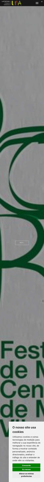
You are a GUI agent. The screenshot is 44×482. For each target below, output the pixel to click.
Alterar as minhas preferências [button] (26, 475)
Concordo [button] (26, 465)
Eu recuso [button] (26, 469)
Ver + (22, 243)
